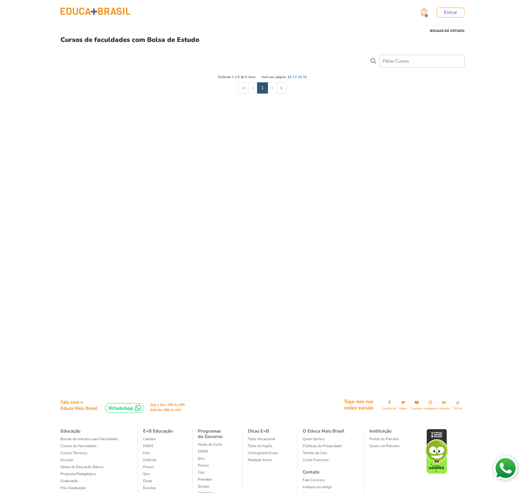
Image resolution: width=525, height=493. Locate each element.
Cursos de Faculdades (78, 445)
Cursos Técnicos (73, 452)
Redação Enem (260, 459)
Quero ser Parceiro (384, 445)
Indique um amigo (317, 486)
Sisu (146, 473)
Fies (146, 452)
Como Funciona (315, 459)
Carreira (149, 439)
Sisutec (204, 486)
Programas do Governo (210, 434)
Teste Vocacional (261, 439)
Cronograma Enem (263, 452)
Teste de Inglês (260, 445)
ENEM (148, 445)
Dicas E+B (258, 431)
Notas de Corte (210, 444)
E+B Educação (158, 431)
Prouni (148, 466)
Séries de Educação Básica (81, 466)
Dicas (147, 480)
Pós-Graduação (73, 487)
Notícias (149, 459)
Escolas (66, 459)
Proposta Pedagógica (77, 473)
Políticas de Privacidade (322, 445)
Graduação (69, 480)
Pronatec (205, 479)
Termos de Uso (315, 452)
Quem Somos (313, 439)
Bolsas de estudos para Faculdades (89, 439)
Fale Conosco (314, 480)
